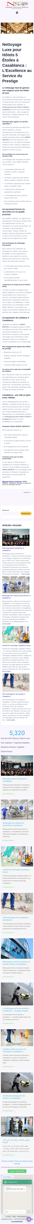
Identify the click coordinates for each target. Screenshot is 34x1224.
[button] (17, 13)
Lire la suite (25, 574)
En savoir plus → (9, 794)
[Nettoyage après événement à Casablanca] (15, 537)
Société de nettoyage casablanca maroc (16, 645)
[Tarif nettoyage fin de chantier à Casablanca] (15, 683)
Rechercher (5, 510)
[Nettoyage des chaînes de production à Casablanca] (15, 584)
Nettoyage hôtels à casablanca (11, 481)
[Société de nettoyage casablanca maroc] (15, 634)
